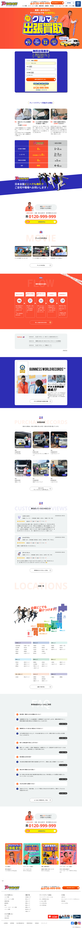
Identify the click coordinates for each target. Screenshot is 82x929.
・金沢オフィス (53, 649)
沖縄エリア (53, 674)
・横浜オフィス (26, 664)
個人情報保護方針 (20, 923)
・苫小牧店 (17, 647)
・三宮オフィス (53, 664)
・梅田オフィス (62, 662)
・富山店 (60, 647)
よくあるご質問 (43, 901)
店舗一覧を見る (41, 686)
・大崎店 (34, 651)
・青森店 (34, 645)
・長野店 (52, 647)
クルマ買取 (24, 5)
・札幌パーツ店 (26, 645)
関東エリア (17, 659)
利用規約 (37, 923)
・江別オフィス (26, 653)
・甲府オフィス (36, 666)
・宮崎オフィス (44, 680)
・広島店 (16, 677)
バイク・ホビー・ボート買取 (61, 5)
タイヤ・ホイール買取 (33, 5)
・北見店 (25, 649)
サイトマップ (44, 923)
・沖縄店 (52, 677)
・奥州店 (43, 647)
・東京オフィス (26, 662)
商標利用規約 (29, 923)
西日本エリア (28, 909)
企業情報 (6, 923)
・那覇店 (60, 677)
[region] (41, 70)
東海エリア (35, 659)
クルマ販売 (6, 916)
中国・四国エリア (19, 674)
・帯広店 (16, 651)
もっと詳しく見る (63, 724)
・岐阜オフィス (44, 666)
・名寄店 (16, 649)
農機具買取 (41, 5)
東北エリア (35, 642)
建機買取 (47, 5)
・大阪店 (52, 662)
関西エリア (53, 659)
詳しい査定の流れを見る (41, 322)
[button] (78, 4)
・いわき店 (43, 653)
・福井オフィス (62, 649)
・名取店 (43, 651)
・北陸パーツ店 (62, 645)
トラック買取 (72, 5)
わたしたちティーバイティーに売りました (41, 488)
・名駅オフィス (44, 664)
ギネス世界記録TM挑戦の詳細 (41, 401)
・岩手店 (34, 647)
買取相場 (63, 901)
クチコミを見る (64, 903)
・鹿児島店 (43, 678)
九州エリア (35, 674)
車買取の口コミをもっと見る (41, 570)
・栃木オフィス (26, 666)
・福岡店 (34, 677)
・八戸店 (43, 645)
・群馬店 (16, 666)
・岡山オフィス (26, 677)
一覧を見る (64, 350)
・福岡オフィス (36, 680)
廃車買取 (52, 5)
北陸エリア (53, 642)
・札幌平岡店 (17, 645)
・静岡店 (34, 662)
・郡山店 (34, 653)
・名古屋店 (35, 664)
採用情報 (12, 923)
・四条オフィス (62, 664)
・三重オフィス (36, 668)
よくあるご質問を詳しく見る (41, 800)
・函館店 (16, 653)
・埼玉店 (16, 662)
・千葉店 (16, 664)
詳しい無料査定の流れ (44, 899)
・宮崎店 (34, 678)
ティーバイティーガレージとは (46, 897)
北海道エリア (18, 642)
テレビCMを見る (41, 265)
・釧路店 (25, 651)
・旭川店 (25, 647)
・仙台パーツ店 (44, 649)
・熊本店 (43, 677)
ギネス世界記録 (43, 905)
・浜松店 (43, 662)
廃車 (5, 905)
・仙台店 (34, 649)
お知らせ (63, 897)
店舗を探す (6, 918)
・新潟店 (52, 645)
